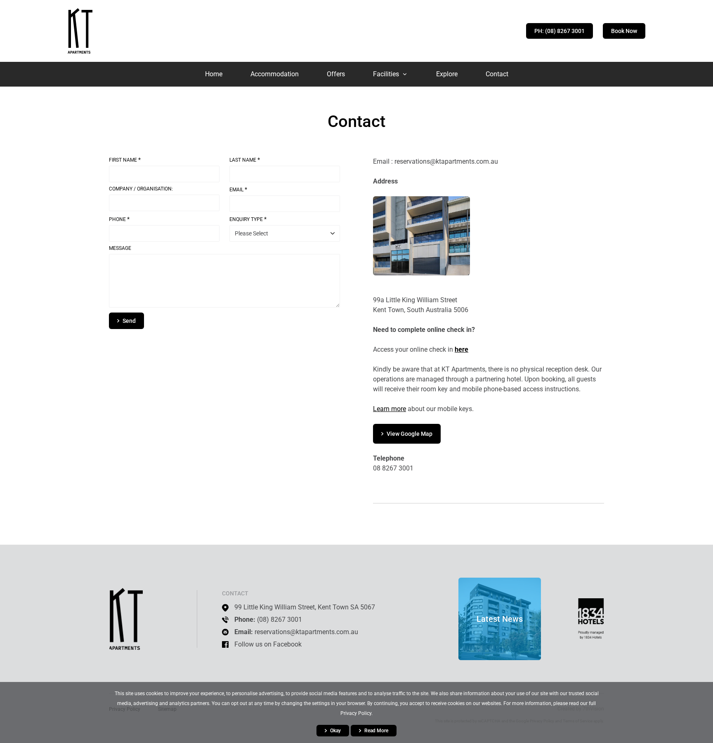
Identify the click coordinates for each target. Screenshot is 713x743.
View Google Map (409, 433)
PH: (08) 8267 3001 (559, 31)
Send (129, 320)
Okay (335, 731)
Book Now (624, 31)
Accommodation (274, 74)
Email (238, 189)
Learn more (389, 409)
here (461, 349)
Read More (376, 731)
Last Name (244, 160)
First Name (125, 160)
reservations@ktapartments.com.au (306, 632)
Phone (119, 219)
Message (120, 248)
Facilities (386, 74)
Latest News (500, 619)
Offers (336, 74)
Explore (447, 74)
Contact (497, 74)
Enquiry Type (248, 219)
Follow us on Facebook (268, 644)
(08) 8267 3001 (279, 619)
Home (213, 74)
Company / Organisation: (141, 189)
